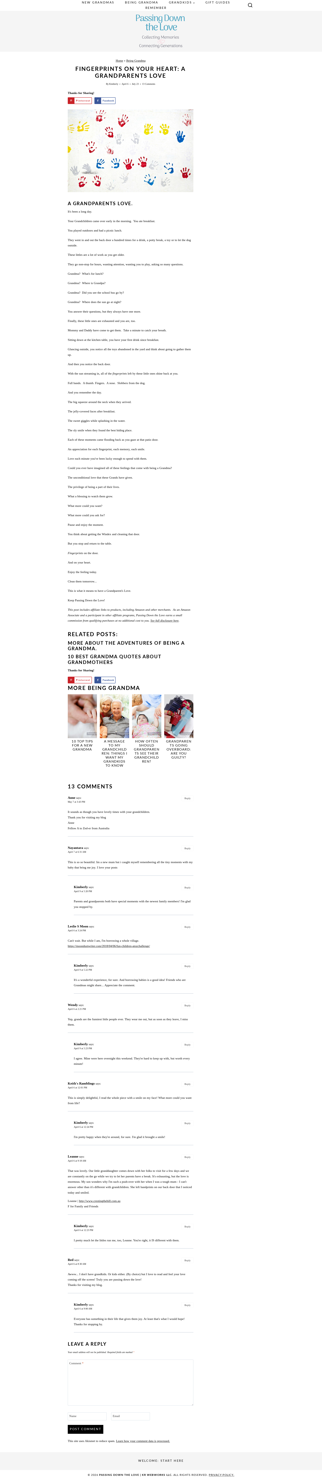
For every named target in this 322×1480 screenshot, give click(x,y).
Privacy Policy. (221, 1475)
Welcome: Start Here (161, 1460)
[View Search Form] (250, 5)
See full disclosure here (164, 620)
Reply (187, 798)
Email (116, 1416)
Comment (76, 1363)
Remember (156, 8)
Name (72, 1416)
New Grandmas (98, 2)
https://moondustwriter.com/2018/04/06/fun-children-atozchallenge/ (109, 946)
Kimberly (113, 84)
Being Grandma (141, 2)
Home (119, 60)
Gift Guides (217, 2)
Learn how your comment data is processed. (143, 1441)
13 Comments (148, 84)
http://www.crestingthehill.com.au (99, 1201)
